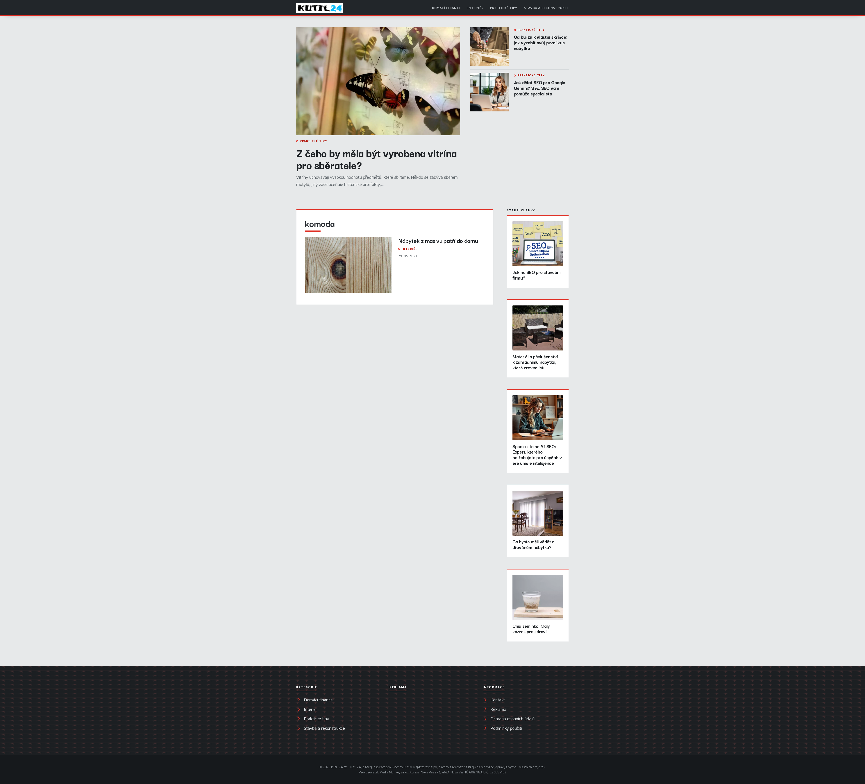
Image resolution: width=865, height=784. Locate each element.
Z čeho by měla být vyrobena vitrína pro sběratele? (376, 159)
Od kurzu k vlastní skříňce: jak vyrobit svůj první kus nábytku (540, 42)
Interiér (475, 8)
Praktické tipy (503, 8)
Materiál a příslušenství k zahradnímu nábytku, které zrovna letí (535, 362)
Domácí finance (446, 8)
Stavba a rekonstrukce (546, 8)
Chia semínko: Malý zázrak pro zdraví (531, 628)
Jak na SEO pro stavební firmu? (536, 275)
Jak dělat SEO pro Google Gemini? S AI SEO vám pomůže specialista (539, 88)
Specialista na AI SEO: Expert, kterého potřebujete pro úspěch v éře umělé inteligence (537, 454)
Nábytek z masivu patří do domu (438, 240)
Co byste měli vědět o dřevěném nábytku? (533, 544)
